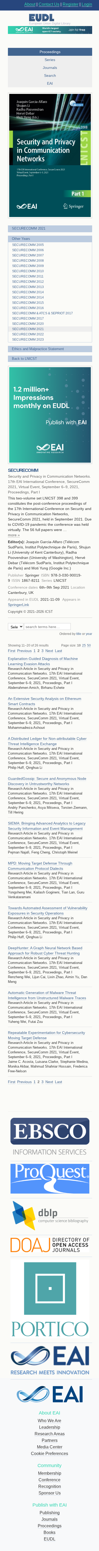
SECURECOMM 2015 (28, 303)
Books (49, 1532)
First (11, 651)
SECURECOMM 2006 (28, 250)
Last (58, 651)
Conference (49, 1480)
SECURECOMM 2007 (28, 255)
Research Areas (50, 1434)
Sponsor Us (50, 1493)
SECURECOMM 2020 (28, 324)
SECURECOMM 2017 (28, 318)
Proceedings (50, 1526)
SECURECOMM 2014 (28, 292)
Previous (24, 651)
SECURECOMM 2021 (28, 228)
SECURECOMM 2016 (28, 308)
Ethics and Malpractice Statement (38, 349)
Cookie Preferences (49, 1453)
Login (87, 4)
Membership (49, 1473)
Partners (50, 1440)
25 (84, 645)
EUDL (49, 1539)
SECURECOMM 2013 (28, 287)
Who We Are (49, 1420)
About (29, 4)
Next (49, 651)
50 (89, 645)
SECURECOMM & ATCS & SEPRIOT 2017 (42, 313)
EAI (50, 83)
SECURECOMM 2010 (28, 271)
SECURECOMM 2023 (28, 339)
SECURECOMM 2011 (28, 276)
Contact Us (49, 4)
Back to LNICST (24, 359)
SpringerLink (18, 605)
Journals (49, 1519)
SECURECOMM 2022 (28, 334)
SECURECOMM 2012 (28, 282)
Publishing (50, 1512)
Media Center (49, 1447)
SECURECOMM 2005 (28, 245)
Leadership (49, 1427)
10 (79, 645)
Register (70, 4)
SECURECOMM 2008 (28, 260)
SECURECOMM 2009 (28, 266)
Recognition (49, 1486)
